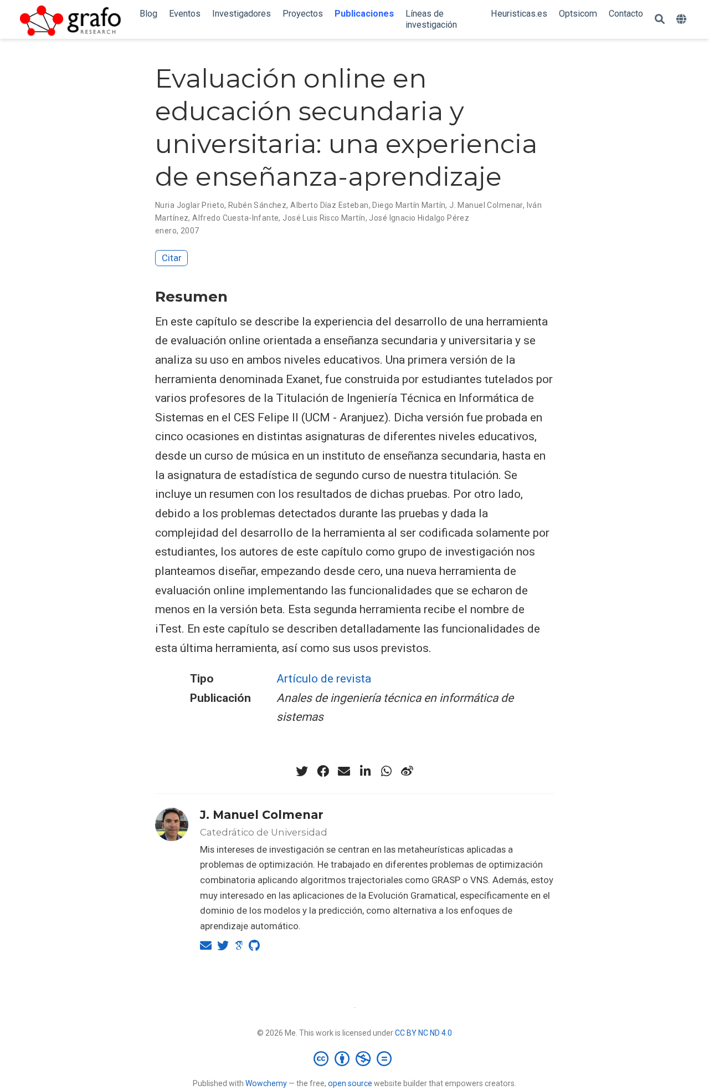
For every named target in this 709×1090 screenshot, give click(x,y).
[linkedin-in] (365, 771)
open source (350, 1083)
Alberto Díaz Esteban (329, 205)
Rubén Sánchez (257, 205)
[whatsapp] (386, 771)
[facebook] (323, 771)
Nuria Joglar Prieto (189, 205)
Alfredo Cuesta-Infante (235, 217)
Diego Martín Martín (408, 205)
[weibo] (407, 771)
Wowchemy (266, 1083)
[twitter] (302, 771)
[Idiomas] (682, 19)
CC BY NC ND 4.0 (423, 1032)
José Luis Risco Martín (323, 217)
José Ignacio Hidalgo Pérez (419, 217)
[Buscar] (660, 19)
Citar (172, 257)
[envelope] (344, 771)
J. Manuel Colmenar (486, 205)
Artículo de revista (323, 678)
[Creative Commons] (355, 1058)
